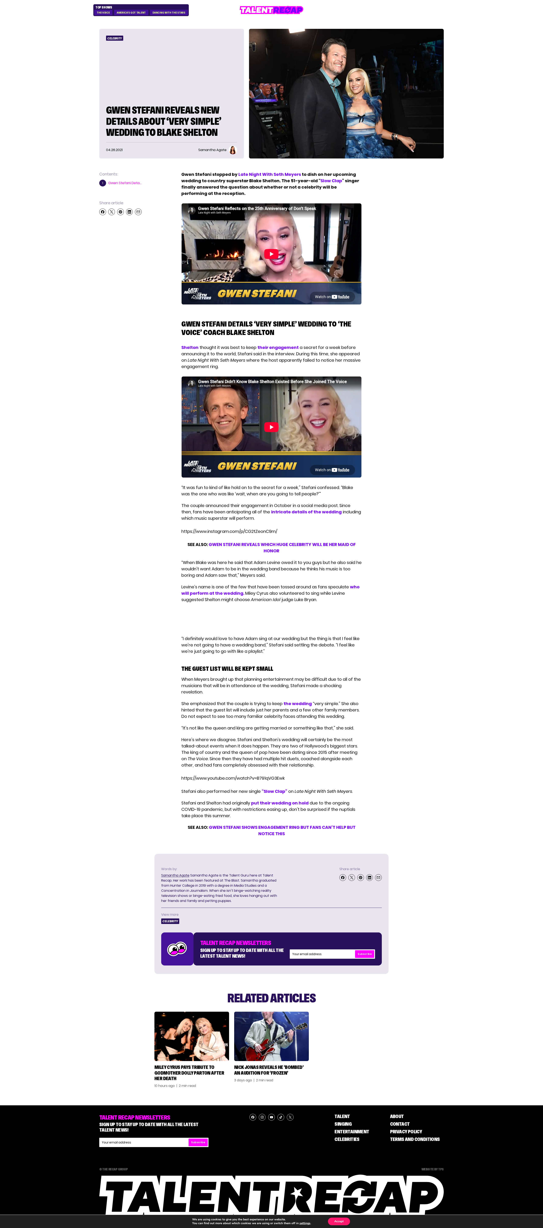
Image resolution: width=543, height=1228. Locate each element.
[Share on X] (111, 211)
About (397, 1116)
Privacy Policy (406, 1131)
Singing (343, 1124)
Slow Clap (331, 181)
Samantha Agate (175, 875)
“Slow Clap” (274, 791)
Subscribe (365, 954)
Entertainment (351, 1131)
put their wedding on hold (280, 803)
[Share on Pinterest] (120, 211)
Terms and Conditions (415, 1139)
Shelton (190, 347)
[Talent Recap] (271, 10)
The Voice (103, 12)
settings (304, 1223)
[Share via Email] (138, 211)
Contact (400, 1124)
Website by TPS (432, 1169)
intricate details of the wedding (306, 512)
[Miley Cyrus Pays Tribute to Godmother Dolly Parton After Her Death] (191, 1036)
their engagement (278, 347)
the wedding (298, 704)
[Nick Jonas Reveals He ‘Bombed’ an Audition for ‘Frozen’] (271, 1036)
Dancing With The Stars (169, 12)
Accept (339, 1221)
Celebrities (346, 1139)
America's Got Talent (131, 12)
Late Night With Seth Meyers (269, 174)
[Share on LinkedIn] (129, 211)
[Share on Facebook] (102, 211)
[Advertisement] (271, 619)
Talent (342, 1116)
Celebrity (114, 38)
